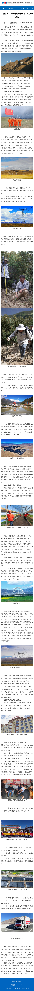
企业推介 (11, 8)
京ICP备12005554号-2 (16, 984)
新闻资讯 (30, 8)
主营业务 (21, 8)
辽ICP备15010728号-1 (17, 982)
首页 (3, 8)
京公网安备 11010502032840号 (17, 986)
